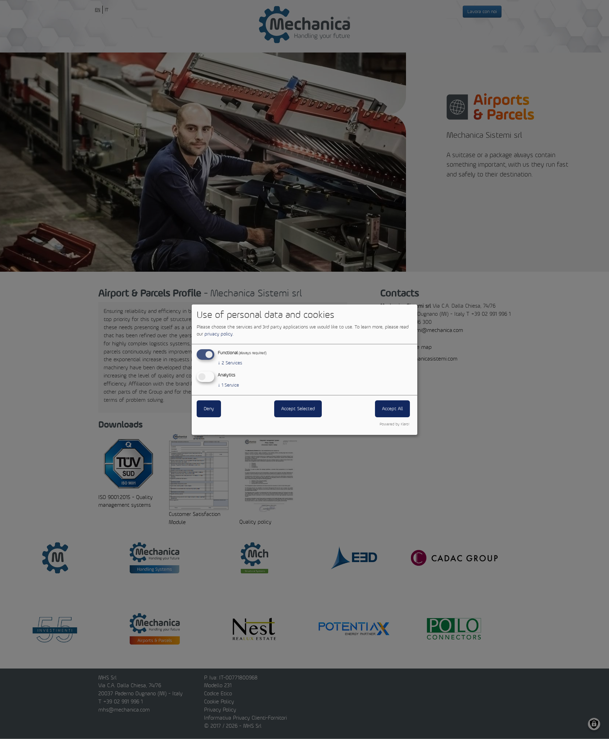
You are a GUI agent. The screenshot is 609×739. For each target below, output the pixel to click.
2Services (230, 363)
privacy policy (218, 334)
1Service (228, 385)
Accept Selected (298, 409)
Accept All (392, 409)
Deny (209, 409)
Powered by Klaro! (395, 424)
